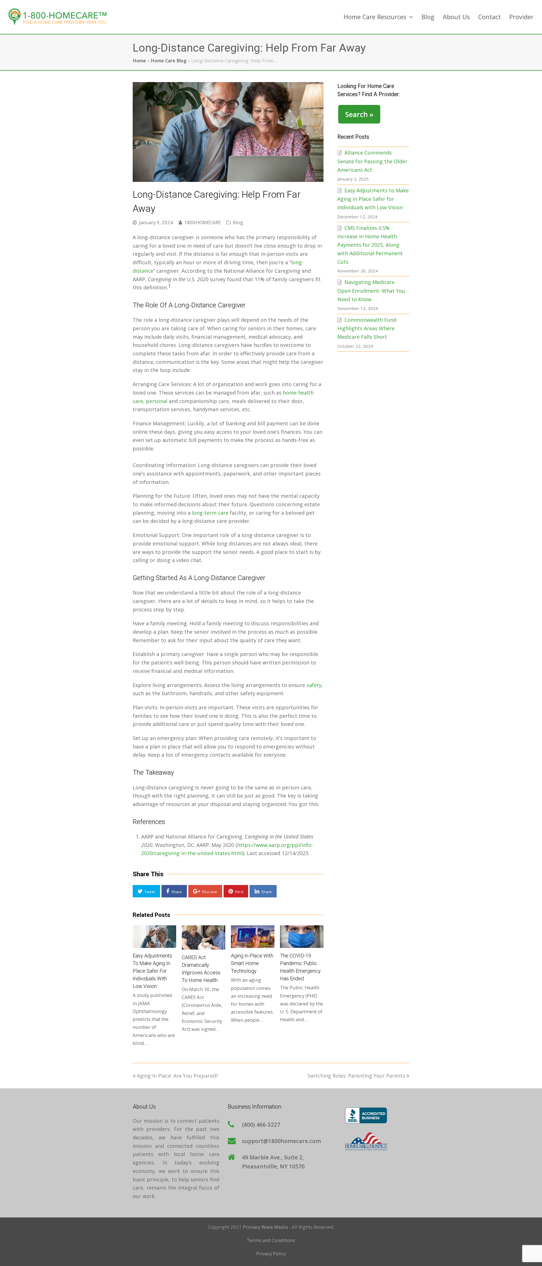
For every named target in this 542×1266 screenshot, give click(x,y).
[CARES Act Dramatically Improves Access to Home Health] (203, 937)
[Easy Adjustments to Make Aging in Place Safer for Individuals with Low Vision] (154, 936)
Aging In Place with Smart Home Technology (252, 963)
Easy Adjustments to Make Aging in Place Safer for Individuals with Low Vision (152, 971)
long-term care (210, 512)
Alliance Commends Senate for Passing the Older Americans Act (372, 161)
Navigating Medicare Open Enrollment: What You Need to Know (371, 290)
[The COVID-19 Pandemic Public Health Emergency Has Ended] (302, 936)
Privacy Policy (271, 1253)
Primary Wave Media (265, 1227)
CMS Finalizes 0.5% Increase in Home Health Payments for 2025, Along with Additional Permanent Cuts (370, 244)
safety (314, 685)
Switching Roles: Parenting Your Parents (356, 1075)
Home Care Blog (168, 61)
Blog (238, 222)
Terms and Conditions (271, 1240)
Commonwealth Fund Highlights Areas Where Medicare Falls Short (366, 328)
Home (139, 61)
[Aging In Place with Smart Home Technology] (252, 936)
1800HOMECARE (202, 222)
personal (156, 401)
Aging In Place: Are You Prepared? (177, 1075)
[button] (146, 891)
